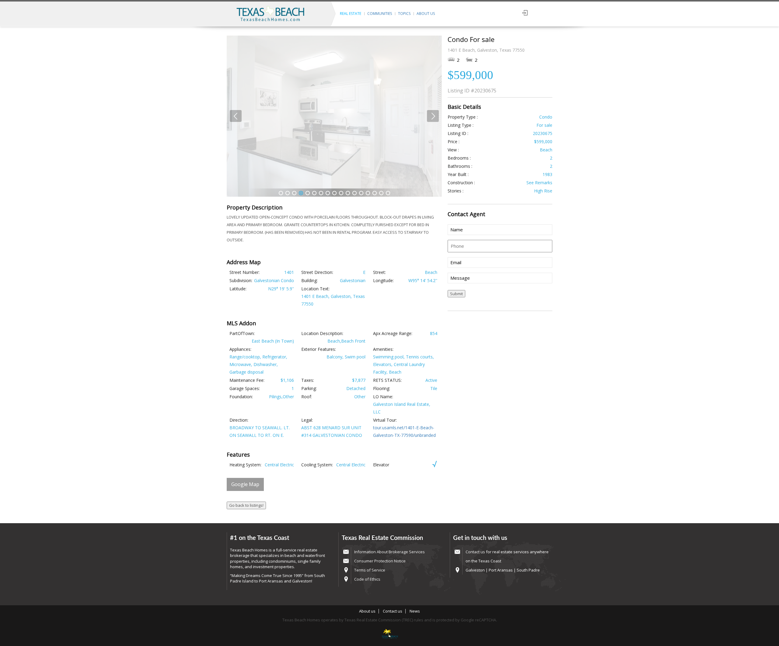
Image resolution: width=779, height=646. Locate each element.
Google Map (245, 484)
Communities (379, 13)
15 (374, 193)
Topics (404, 13)
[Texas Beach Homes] (389, 634)
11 (347, 193)
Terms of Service (369, 570)
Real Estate (350, 13)
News (415, 611)
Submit (456, 293)
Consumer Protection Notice (380, 561)
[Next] (433, 116)
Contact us (475, 551)
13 (361, 193)
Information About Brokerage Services (389, 551)
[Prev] (236, 116)
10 (341, 193)
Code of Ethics (367, 579)
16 (381, 193)
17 (388, 193)
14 (367, 193)
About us (426, 13)
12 (354, 193)
